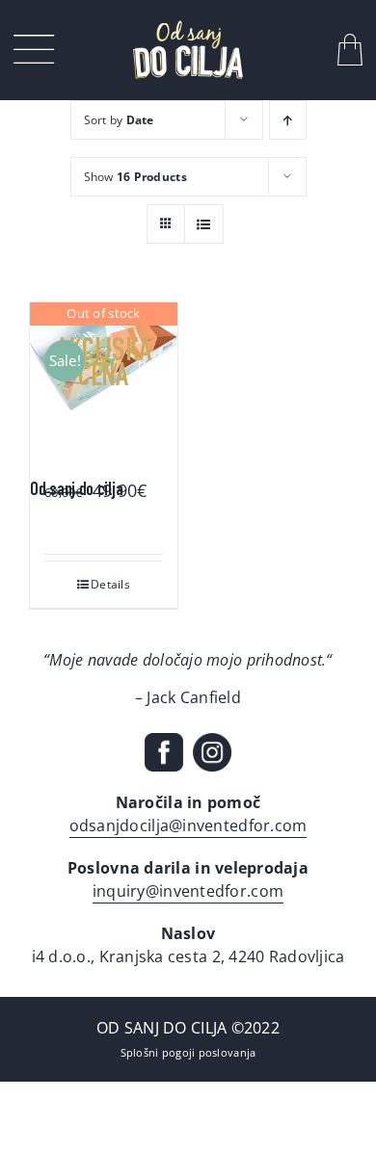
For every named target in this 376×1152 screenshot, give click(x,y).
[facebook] (164, 741)
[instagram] (212, 741)
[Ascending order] (288, 120)
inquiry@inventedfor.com (188, 891)
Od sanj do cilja (76, 491)
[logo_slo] (187, 27)
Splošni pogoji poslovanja (188, 1052)
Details (110, 584)
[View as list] (204, 224)
